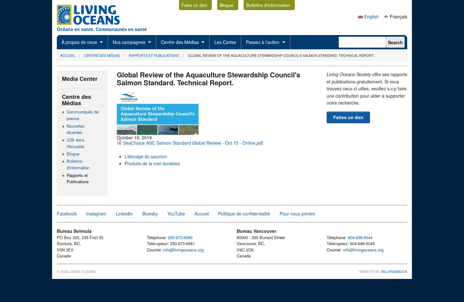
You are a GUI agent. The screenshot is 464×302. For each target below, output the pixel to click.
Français (398, 16)
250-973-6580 (180, 237)
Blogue (227, 5)
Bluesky (150, 213)
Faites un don (348, 117)
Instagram (96, 213)
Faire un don (194, 5)
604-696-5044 (360, 237)
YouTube (176, 213)
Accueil (67, 55)
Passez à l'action (262, 42)
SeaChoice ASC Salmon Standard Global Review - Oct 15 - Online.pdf (193, 143)
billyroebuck (394, 271)
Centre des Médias (180, 42)
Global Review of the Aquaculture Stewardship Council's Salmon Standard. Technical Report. (281, 55)
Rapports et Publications (154, 55)
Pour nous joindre (297, 213)
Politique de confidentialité (244, 213)
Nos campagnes (129, 42)
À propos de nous (79, 42)
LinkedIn (124, 213)
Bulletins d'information (268, 5)
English (371, 16)
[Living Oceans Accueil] (94, 23)
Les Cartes (225, 42)
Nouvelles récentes (76, 129)
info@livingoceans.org (183, 250)
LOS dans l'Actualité (76, 143)
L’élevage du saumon (146, 156)
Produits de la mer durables (152, 163)
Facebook (67, 213)
